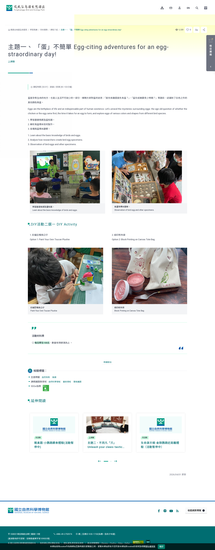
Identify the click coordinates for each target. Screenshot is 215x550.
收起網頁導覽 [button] (194, 510)
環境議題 (77, 382)
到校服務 (44, 30)
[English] (188, 7)
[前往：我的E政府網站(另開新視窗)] (148, 542)
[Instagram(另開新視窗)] (165, 510)
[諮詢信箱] (170, 7)
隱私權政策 (150, 546)
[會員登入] (179, 7)
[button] (196, 7)
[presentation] (99, 461)
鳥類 (54, 377)
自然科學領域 (54, 382)
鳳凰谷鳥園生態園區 (25, 8)
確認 (161, 546)
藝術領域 (67, 382)
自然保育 (46, 377)
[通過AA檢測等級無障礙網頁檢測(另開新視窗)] (138, 542)
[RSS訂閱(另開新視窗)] (177, 510)
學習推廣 (33, 30)
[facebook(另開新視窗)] (159, 510)
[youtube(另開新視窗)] (171, 510)
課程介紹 (54, 30)
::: (157, 8)
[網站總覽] (162, 7)
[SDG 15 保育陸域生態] (46, 388)
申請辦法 (107, 362)
